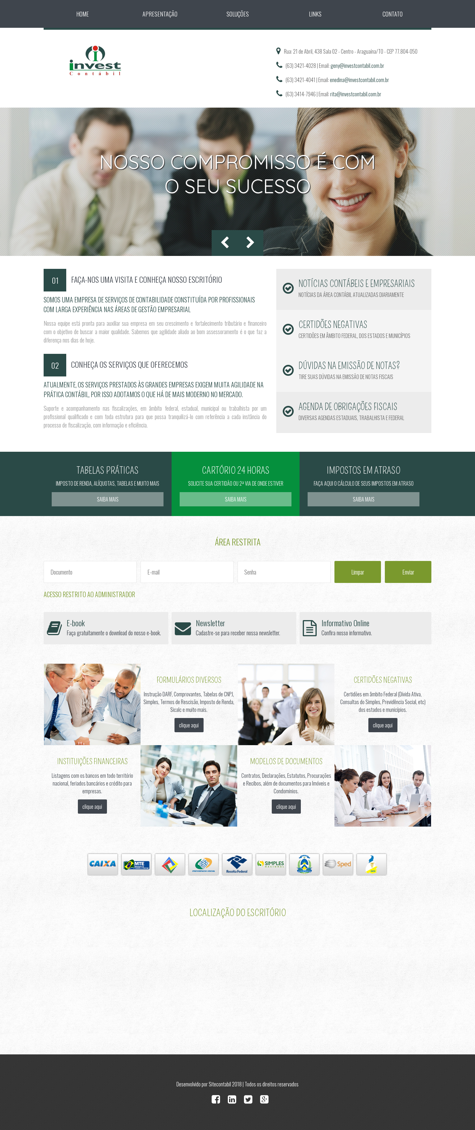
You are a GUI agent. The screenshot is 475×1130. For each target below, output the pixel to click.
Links (315, 14)
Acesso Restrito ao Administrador (89, 594)
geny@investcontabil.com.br (357, 65)
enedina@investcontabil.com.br (359, 80)
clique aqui (189, 725)
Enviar (408, 572)
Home (82, 14)
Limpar (357, 572)
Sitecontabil (220, 1084)
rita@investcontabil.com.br (355, 94)
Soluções (238, 14)
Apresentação (159, 14)
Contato (393, 14)
